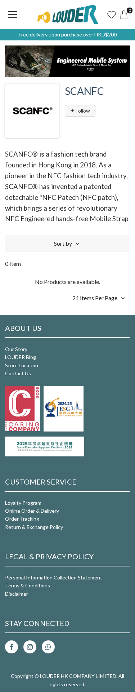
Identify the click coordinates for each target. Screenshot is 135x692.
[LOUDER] (68, 14)
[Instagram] (29, 646)
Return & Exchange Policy (34, 527)
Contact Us (18, 373)
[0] (124, 14)
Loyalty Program (23, 503)
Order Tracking (22, 519)
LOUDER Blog (20, 357)
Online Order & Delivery (32, 511)
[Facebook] (11, 646)
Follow (82, 111)
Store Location (21, 365)
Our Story (16, 349)
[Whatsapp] (48, 646)
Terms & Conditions (27, 585)
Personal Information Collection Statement (53, 577)
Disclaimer (16, 594)
